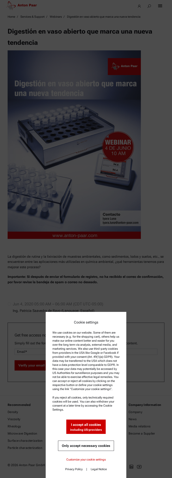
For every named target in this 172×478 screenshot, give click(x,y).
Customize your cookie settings (86, 459)
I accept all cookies (86, 427)
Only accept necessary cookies (86, 446)
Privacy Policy (74, 469)
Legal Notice (99, 469)
